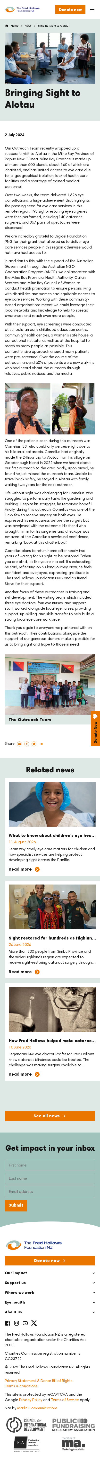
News (28, 25)
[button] (19, 744)
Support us (15, 1283)
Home (14, 25)
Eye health (15, 1303)
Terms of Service (65, 1400)
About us (13, 1312)
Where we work (19, 1293)
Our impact (16, 1273)
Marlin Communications (37, 1408)
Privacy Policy (30, 1400)
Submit (15, 1205)
